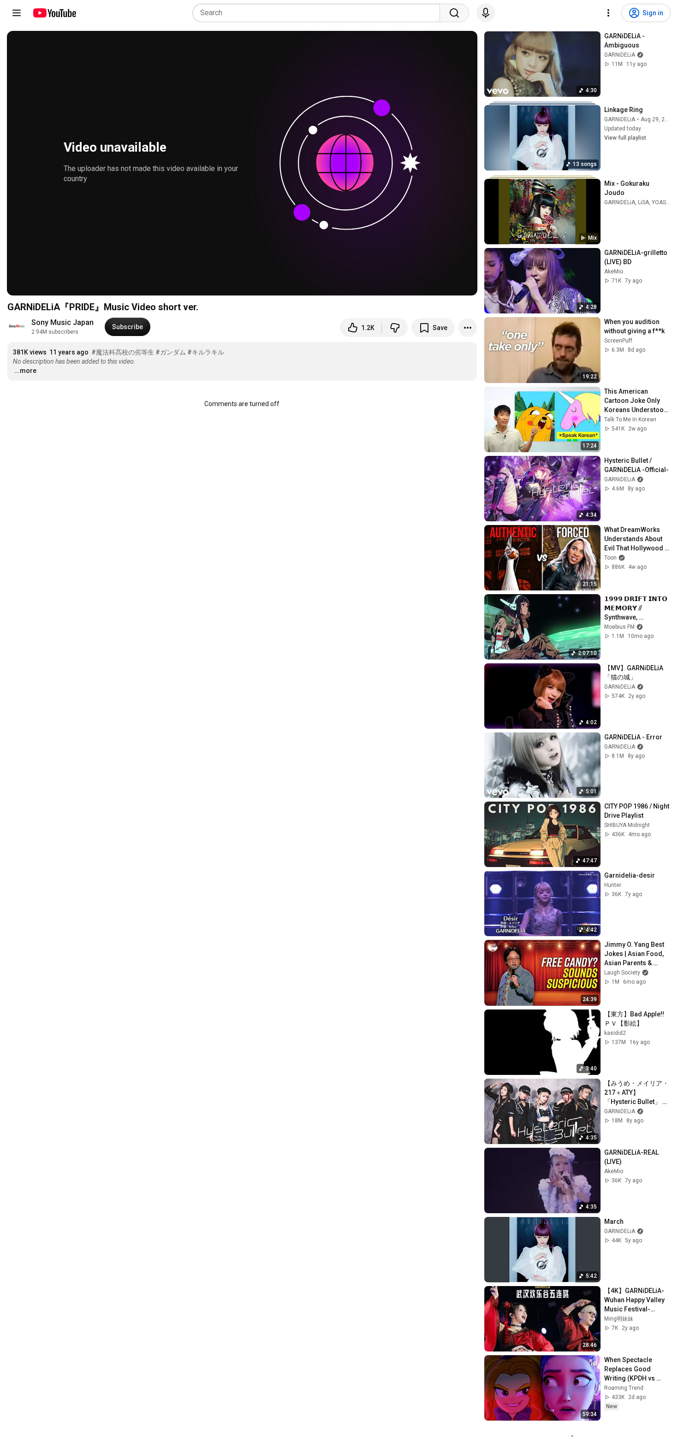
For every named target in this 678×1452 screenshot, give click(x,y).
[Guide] (16, 12)
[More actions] (467, 328)
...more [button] (25, 370)
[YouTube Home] (54, 13)
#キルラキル (205, 352)
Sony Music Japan (62, 322)
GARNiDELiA (619, 119)
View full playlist (625, 138)
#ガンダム (170, 352)
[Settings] (608, 12)
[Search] (454, 13)
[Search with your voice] (485, 13)
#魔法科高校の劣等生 (122, 352)
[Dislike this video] (395, 328)
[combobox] (319, 12)
